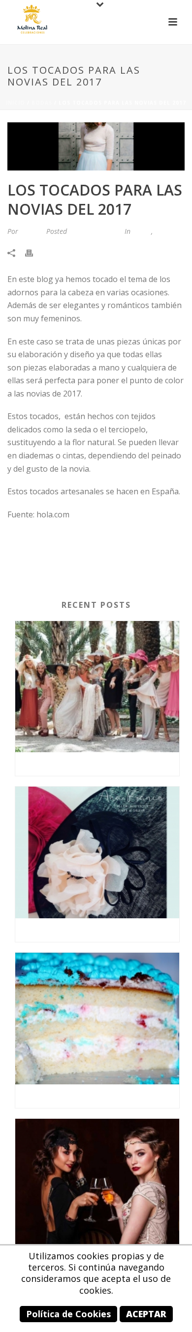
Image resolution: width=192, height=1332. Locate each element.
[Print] (34, 252)
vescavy (31, 231)
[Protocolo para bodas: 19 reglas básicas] (97, 687)
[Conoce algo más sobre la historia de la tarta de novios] (97, 1018)
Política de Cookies (68, 1314)
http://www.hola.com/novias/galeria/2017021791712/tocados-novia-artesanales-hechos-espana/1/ (94, 547)
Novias (165, 231)
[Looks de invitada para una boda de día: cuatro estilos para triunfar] (97, 1184)
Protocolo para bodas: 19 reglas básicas (99, 764)
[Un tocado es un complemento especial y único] (97, 852)
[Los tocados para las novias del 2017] (96, 146)
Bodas (42, 102)
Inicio (15, 102)
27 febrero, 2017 (95, 231)
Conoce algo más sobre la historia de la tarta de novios (99, 1096)
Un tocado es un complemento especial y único (99, 930)
